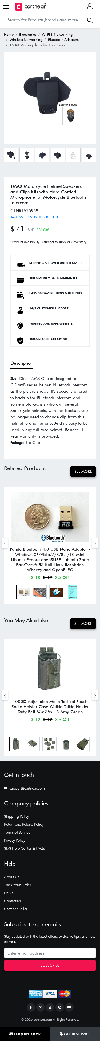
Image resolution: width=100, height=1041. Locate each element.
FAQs (8, 893)
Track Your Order (17, 885)
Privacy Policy (14, 840)
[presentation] (5, 543)
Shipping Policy (16, 816)
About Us (11, 877)
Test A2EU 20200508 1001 (35, 217)
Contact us (12, 901)
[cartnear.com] (30, 7)
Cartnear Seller (15, 909)
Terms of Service (17, 832)
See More (83, 471)
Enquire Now (27, 1034)
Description (21, 363)
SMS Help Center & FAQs (24, 848)
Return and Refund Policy (23, 824)
